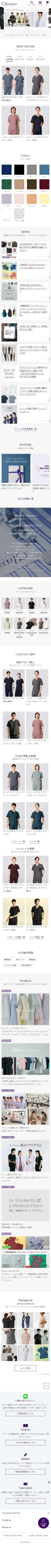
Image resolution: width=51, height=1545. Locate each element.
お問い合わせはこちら (25, 1500)
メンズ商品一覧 (37, 937)
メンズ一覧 (35, 841)
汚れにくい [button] (20, 959)
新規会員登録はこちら (25, 1471)
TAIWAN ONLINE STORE (12, 1535)
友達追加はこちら (25, 1413)
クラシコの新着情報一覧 (25, 428)
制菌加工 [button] (32, 959)
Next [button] (43, 20)
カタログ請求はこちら (25, 1442)
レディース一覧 (18, 841)
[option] (25, 18)
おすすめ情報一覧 (25, 498)
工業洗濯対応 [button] (26, 965)
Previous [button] (8, 20)
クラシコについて (25, 567)
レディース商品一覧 (16, 937)
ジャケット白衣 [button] (10, 965)
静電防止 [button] (7, 959)
